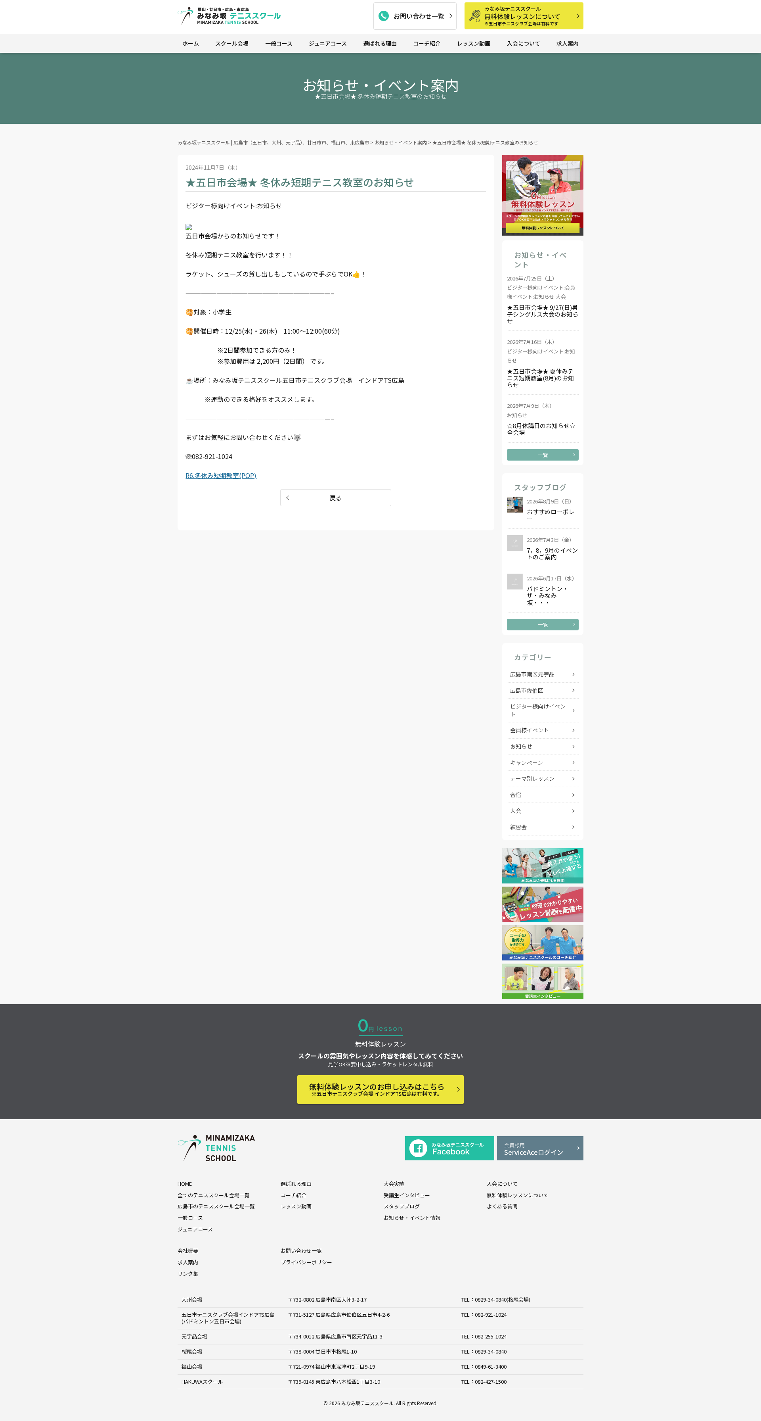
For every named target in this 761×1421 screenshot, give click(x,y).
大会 (515, 810)
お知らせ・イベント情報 (412, 1217)
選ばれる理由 (380, 43)
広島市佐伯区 (526, 690)
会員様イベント (529, 730)
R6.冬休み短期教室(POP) (220, 475)
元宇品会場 (194, 1336)
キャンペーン (526, 762)
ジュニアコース (328, 43)
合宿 (515, 795)
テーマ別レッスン (532, 778)
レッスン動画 (473, 43)
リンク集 (188, 1273)
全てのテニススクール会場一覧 (214, 1195)
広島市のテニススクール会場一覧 (216, 1206)
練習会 (518, 827)
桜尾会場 (192, 1351)
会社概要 (188, 1250)
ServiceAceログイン (533, 1149)
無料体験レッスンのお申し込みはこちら (377, 1089)
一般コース (279, 43)
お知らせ (521, 746)
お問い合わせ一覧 (419, 16)
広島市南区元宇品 (532, 674)
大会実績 (394, 1183)
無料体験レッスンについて (522, 16)
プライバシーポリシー (306, 1262)
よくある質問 (502, 1206)
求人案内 (567, 43)
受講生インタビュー (407, 1195)
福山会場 (192, 1366)
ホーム (190, 43)
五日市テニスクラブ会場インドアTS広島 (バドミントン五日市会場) (228, 1318)
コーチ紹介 (427, 43)
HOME (185, 1183)
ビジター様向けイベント (538, 710)
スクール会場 (232, 43)
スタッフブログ (402, 1206)
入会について (523, 43)
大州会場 (192, 1299)
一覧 (543, 455)
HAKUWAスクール (202, 1381)
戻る (336, 498)
